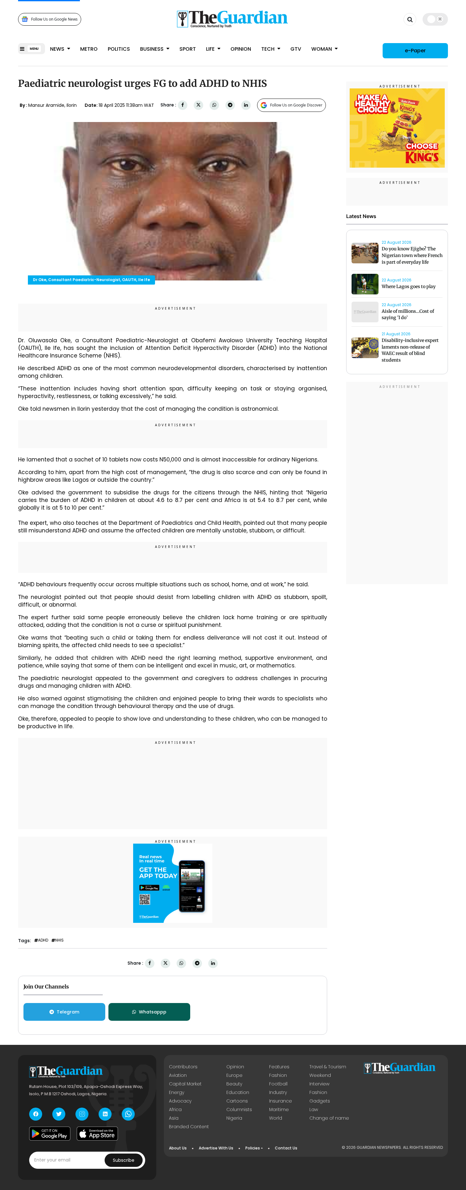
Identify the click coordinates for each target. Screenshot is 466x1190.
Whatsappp (152, 1012)
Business (152, 49)
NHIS (59, 940)
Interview (319, 1084)
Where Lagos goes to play (409, 286)
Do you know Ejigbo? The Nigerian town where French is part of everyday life (412, 255)
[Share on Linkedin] (246, 105)
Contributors (183, 1067)
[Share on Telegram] (230, 105)
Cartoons (237, 1101)
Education (237, 1092)
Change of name (329, 1118)
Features (279, 1067)
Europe (234, 1075)
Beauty (234, 1084)
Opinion (240, 49)
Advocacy (180, 1101)
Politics (119, 49)
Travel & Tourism (327, 1067)
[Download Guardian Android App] (49, 1134)
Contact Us (286, 1148)
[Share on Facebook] (182, 105)
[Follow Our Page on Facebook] (35, 1114)
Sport (187, 49)
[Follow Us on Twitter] (58, 1114)
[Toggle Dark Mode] (435, 19)
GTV (295, 49)
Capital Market (185, 1084)
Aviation (178, 1075)
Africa (175, 1109)
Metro (89, 49)
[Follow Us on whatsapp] (128, 1114)
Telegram (68, 1012)
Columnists (239, 1109)
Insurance (280, 1101)
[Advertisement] (173, 784)
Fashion (278, 1075)
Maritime (279, 1109)
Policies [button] (252, 1148)
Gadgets (319, 1101)
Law (313, 1109)
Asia (173, 1118)
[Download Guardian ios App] (97, 1134)
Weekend (320, 1075)
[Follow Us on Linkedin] (105, 1114)
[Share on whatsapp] (214, 105)
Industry (278, 1092)
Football (278, 1084)
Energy (176, 1092)
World (275, 1118)
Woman (322, 49)
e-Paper (415, 50)
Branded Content (189, 1126)
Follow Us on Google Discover (296, 105)
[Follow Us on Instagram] (81, 1114)
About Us (178, 1148)
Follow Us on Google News (54, 19)
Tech (268, 49)
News (58, 49)
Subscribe (123, 1160)
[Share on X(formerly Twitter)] (198, 105)
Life (211, 49)
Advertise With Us (216, 1148)
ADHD (43, 940)
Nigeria (234, 1118)
